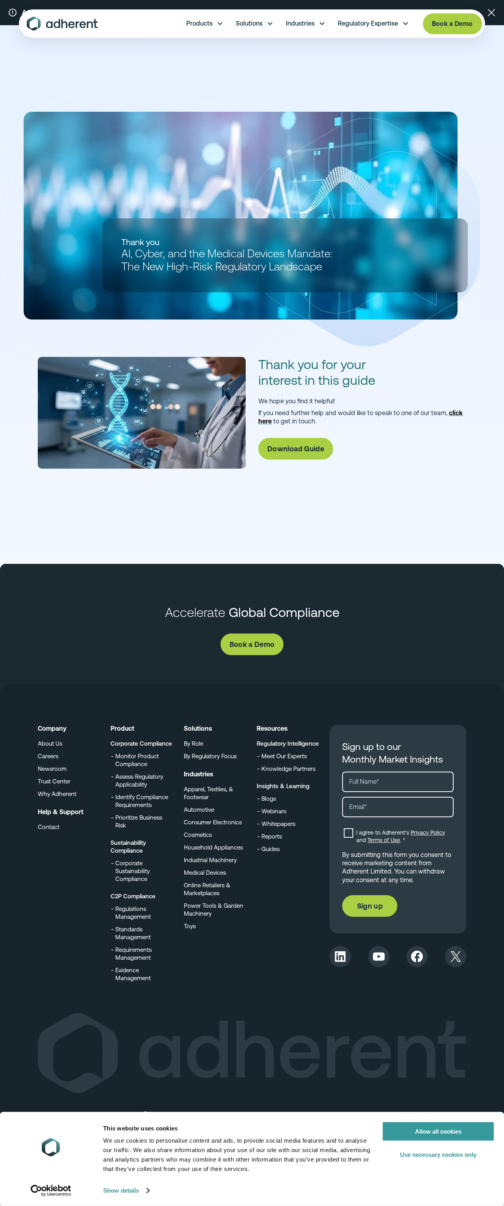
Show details (121, 1190)
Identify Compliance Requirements (141, 801)
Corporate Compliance (141, 743)
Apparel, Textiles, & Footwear (208, 793)
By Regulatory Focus (210, 756)
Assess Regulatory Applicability (139, 780)
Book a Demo (452, 24)
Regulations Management (133, 912)
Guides (270, 849)
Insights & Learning (283, 786)
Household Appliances (213, 847)
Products (199, 23)
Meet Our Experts (284, 756)
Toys (190, 926)
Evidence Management (133, 974)
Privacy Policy (428, 832)
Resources (272, 728)
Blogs (268, 798)
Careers (48, 756)
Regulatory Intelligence (288, 743)
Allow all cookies (438, 1131)
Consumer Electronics (213, 822)
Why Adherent (57, 793)
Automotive (199, 809)
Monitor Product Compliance (137, 760)
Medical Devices (205, 872)
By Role (193, 743)
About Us (50, 743)
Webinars (273, 811)
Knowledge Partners (288, 768)
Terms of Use (383, 840)
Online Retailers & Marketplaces (207, 889)
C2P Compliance (133, 896)
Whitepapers (278, 823)
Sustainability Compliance (128, 846)
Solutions (249, 23)
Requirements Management (133, 953)
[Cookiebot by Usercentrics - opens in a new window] (51, 1191)
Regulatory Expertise (368, 23)
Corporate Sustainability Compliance (132, 871)
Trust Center (54, 781)
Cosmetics (198, 834)
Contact (48, 827)
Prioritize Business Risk (138, 821)
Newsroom (52, 768)
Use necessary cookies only (438, 1154)
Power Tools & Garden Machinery (213, 909)
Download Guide (295, 449)
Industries (300, 23)
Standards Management (133, 933)
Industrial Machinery (210, 860)
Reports (271, 836)
